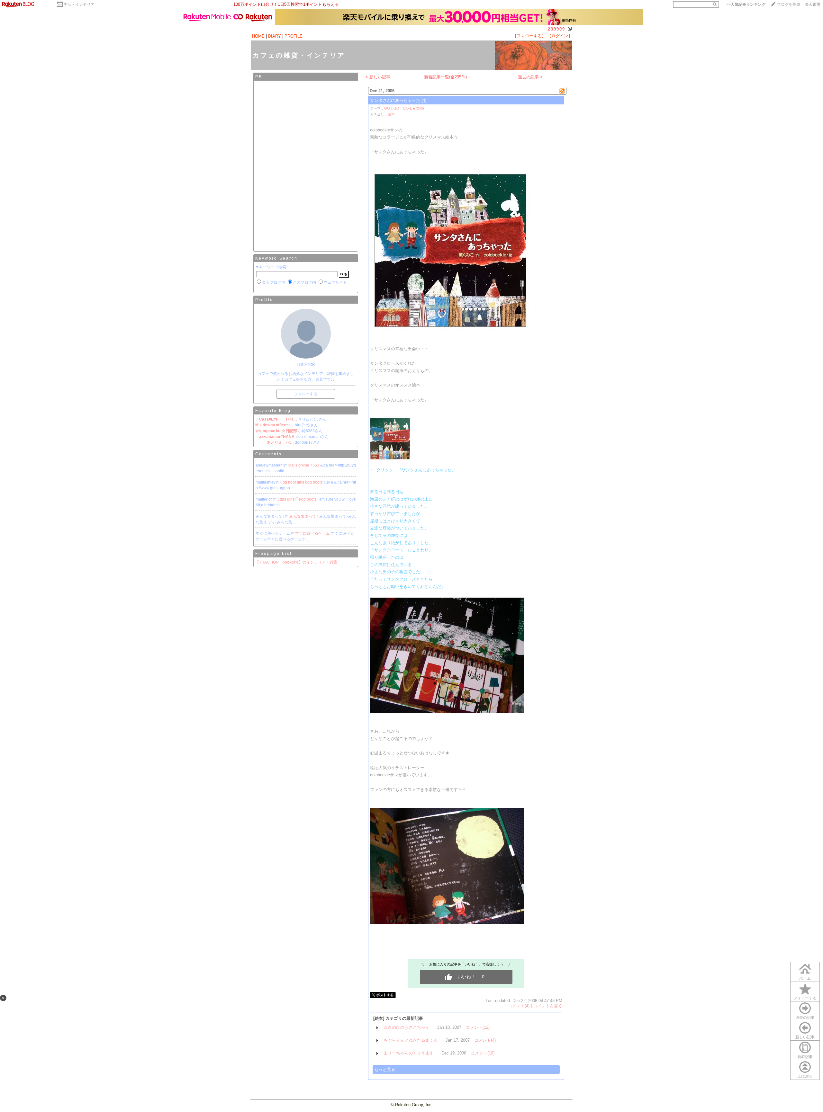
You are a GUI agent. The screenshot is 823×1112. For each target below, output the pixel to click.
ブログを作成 (788, 4)
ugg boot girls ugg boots (301, 482)
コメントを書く (547, 1005)
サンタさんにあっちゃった (395, 100)
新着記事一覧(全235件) (445, 77)
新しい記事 (805, 1037)
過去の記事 (805, 1017)
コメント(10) (482, 1053)
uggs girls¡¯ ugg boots (297, 499)
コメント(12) (478, 1027)
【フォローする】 (529, 35)
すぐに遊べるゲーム (313, 533)
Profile (264, 300)
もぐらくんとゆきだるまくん (411, 1040)
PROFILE (294, 36)
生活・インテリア (79, 4)
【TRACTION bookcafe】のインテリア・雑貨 (296, 562)
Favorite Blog (273, 410)
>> (745, 4)
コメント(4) (518, 1005)
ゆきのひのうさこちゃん (407, 1027)
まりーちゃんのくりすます (409, 1053)
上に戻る (805, 1076)
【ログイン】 (559, 35)
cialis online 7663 (304, 465)
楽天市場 (812, 4)
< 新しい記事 (378, 77)
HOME (258, 36)
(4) (423, 100)
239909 (556, 29)
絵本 (391, 114)
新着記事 (805, 1056)
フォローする (805, 998)
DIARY (274, 36)
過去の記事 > (530, 77)
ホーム (805, 978)
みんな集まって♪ (304, 516)
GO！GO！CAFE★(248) (404, 108)
